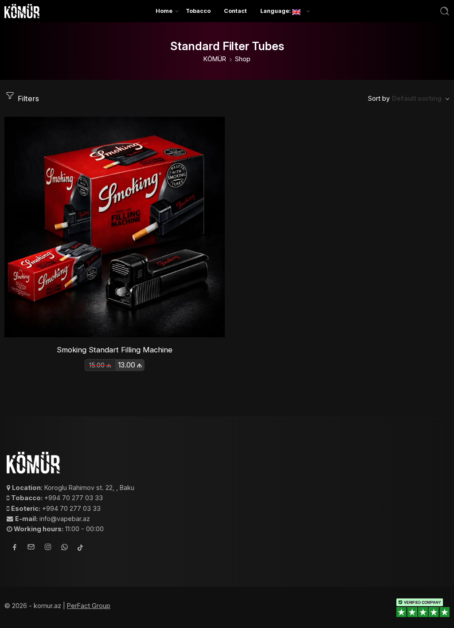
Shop (242, 59)
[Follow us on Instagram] (48, 548)
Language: (276, 11)
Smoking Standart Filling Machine (114, 349)
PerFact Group (88, 605)
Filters (27, 98)
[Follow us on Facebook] (14, 548)
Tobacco (198, 11)
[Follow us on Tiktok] (80, 548)
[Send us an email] (31, 548)
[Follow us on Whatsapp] (64, 548)
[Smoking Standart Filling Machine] (114, 227)
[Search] (445, 11)
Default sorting (417, 98)
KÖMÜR (215, 59)
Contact (235, 11)
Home (164, 11)
